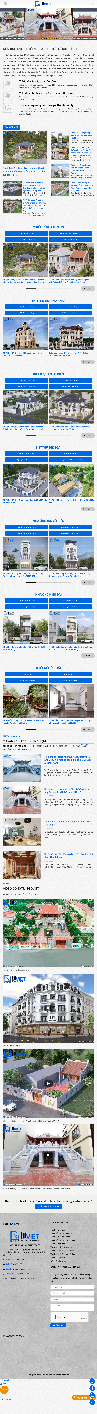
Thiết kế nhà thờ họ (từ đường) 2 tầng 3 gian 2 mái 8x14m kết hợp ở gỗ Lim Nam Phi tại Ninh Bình (70, 282)
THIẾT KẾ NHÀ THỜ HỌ (48, 227)
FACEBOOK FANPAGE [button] (13, 1336)
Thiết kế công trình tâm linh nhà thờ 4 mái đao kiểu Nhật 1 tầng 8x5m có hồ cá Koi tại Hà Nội (25, 171)
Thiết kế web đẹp (44, 1375)
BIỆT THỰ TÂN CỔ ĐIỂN (48, 374)
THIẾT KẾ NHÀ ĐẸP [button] (59, 1223)
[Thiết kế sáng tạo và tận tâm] (7, 84)
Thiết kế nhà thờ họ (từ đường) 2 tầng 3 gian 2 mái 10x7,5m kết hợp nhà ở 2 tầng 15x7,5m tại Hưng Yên (34, 205)
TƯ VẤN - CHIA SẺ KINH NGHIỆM (24, 741)
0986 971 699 (85, 1397)
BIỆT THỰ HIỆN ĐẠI (48, 447)
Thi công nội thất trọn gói (17, 750)
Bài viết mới (11, 127)
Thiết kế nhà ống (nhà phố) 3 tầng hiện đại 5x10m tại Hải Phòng (82, 135)
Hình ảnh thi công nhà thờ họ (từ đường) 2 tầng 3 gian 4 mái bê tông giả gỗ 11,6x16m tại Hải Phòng (67, 760)
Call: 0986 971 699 (48, 1206)
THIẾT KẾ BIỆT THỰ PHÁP (48, 300)
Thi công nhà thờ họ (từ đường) (50, 746)
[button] (94, 707)
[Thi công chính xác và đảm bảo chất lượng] (7, 96)
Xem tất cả (88, 289)
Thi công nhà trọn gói (15, 746)
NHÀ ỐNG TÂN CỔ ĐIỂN (48, 521)
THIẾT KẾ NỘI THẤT (48, 668)
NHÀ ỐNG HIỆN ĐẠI (48, 594)
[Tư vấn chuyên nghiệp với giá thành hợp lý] (7, 108)
